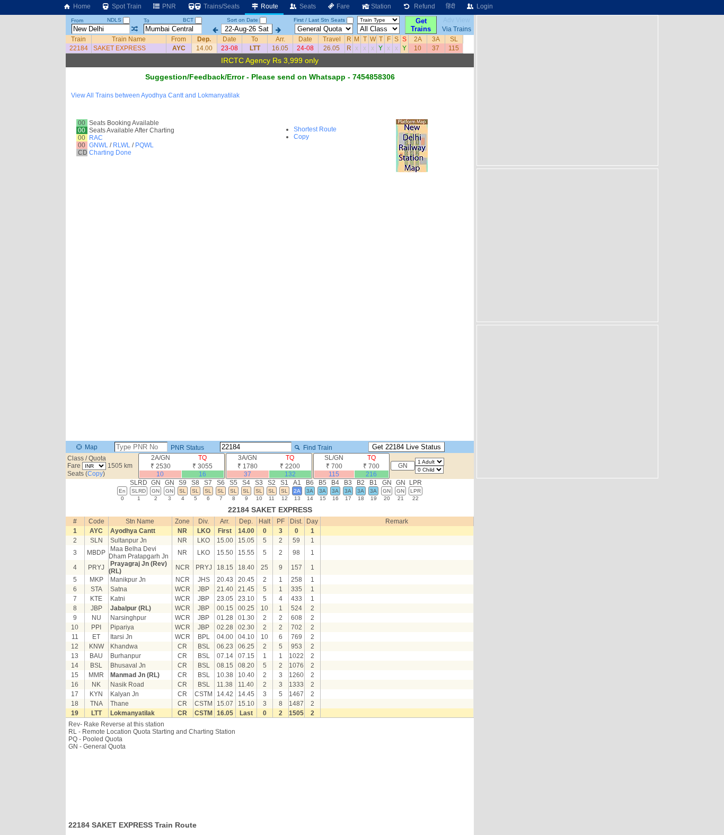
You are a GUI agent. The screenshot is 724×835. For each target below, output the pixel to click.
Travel (332, 39)
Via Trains (456, 29)
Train (78, 39)
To (146, 20)
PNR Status (186, 447)
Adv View (456, 20)
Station (380, 6)
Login (484, 6)
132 (290, 474)
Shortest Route (315, 129)
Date (229, 39)
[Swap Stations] (134, 29)
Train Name (129, 39)
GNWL (98, 145)
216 (371, 474)
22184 (78, 48)
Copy (301, 136)
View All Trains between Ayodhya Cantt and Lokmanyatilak (155, 95)
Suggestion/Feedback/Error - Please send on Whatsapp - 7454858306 (270, 77)
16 (202, 474)
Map (90, 447)
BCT (189, 20)
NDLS (115, 20)
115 (453, 48)
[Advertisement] (270, 782)
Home (81, 6)
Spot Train (126, 6)
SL (454, 39)
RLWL (121, 145)
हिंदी (450, 6)
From (77, 20)
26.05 (331, 48)
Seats (307, 6)
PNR (168, 6)
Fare (342, 6)
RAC (96, 137)
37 (435, 48)
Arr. (280, 39)
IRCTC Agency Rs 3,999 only (270, 60)
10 (417, 48)
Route (268, 6)
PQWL (144, 145)
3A (436, 39)
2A (418, 39)
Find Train (317, 447)
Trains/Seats (221, 6)
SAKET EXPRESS (119, 48)
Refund (423, 6)
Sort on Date (242, 20)
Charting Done (110, 152)
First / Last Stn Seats (319, 20)
